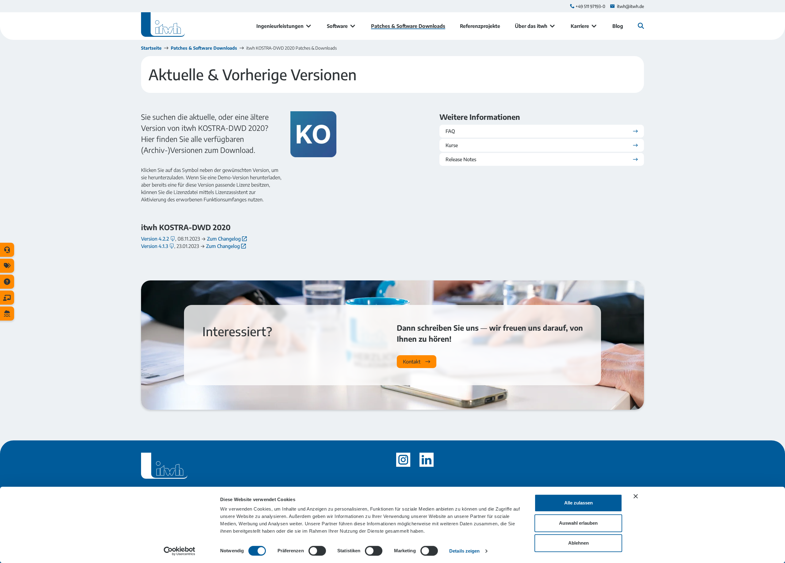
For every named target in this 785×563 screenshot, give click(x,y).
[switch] (317, 551)
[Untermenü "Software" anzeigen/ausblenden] (352, 26)
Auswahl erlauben (578, 523)
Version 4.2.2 (155, 239)
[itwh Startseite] (163, 26)
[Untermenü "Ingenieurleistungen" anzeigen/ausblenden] (308, 26)
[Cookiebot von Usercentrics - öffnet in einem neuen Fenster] (179, 551)
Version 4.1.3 (154, 246)
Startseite (151, 48)
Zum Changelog (224, 239)
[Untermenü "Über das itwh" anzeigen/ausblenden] (552, 26)
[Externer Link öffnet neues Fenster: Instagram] (403, 460)
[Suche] (641, 26)
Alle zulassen (578, 502)
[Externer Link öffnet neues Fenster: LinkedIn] (426, 460)
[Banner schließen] (636, 496)
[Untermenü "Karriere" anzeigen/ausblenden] (594, 26)
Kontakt (411, 362)
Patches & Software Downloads (204, 48)
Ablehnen (578, 543)
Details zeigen (464, 550)
